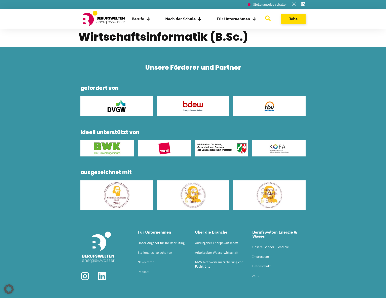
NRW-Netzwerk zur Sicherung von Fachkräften (219, 264)
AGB (255, 276)
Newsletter (146, 262)
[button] (9, 289)
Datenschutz (261, 266)
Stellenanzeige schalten (155, 252)
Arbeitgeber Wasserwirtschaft (216, 252)
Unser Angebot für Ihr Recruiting (161, 243)
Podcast (144, 272)
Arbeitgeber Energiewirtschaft (216, 243)
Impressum (260, 257)
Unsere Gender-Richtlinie (270, 247)
